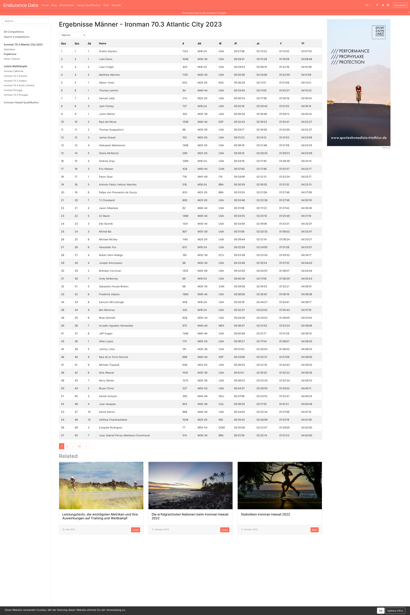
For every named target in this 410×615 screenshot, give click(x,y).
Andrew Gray (107, 161)
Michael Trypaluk (109, 364)
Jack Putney (106, 106)
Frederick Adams (109, 294)
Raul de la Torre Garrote (113, 357)
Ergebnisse (10, 54)
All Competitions (14, 31)
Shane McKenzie (109, 153)
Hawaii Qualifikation (89, 5)
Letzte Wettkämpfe (15, 66)
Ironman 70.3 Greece (15, 80)
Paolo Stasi (106, 176)
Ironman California (13, 71)
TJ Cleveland (107, 200)
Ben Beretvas (107, 309)
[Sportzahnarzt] (359, 82)
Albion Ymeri (106, 82)
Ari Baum (104, 215)
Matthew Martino (109, 74)
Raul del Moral (107, 121)
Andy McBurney (108, 278)
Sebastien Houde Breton (113, 286)
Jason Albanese (108, 208)
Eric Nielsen (106, 168)
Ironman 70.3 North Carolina (19, 85)
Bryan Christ (106, 388)
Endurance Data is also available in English (204, 13)
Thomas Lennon (108, 90)
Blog (54, 5)
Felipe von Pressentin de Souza (118, 192)
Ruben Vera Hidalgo (111, 255)
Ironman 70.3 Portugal (16, 95)
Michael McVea (108, 239)
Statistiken (9, 49)
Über (106, 5)
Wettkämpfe (66, 5)
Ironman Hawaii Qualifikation (21, 102)
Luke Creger (106, 66)
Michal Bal (105, 231)
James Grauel (107, 137)
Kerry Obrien (106, 380)
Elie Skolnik (106, 223)
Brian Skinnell (107, 317)
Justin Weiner (107, 114)
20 (79, 446)
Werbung (386, 148)
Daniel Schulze (108, 396)
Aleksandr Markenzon (112, 145)
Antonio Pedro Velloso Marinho (118, 184)
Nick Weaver (106, 372)
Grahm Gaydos (108, 51)
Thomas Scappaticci (111, 129)
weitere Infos (395, 610)
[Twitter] (382, 5)
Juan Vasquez (107, 404)
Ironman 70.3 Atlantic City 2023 (23, 44)
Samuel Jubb (107, 98)
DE (367, 5)
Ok (380, 610)
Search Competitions (17, 36)
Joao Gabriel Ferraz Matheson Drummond (124, 435)
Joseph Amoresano (110, 262)
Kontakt (116, 5)
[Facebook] (377, 5)
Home (45, 5)
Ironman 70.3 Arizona (15, 76)
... (73, 446)
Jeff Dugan (105, 333)
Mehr (314, 529)
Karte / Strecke (12, 58)
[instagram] (388, 5)
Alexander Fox (107, 247)
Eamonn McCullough (111, 302)
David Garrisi (107, 411)
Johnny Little (107, 349)
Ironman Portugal (13, 90)
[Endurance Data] (21, 5)
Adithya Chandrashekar (113, 419)
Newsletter (400, 5)
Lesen (135, 529)
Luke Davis (105, 59)
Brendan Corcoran (110, 270)
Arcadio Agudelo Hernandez (116, 325)
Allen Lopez (106, 341)
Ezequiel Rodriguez (110, 427)
